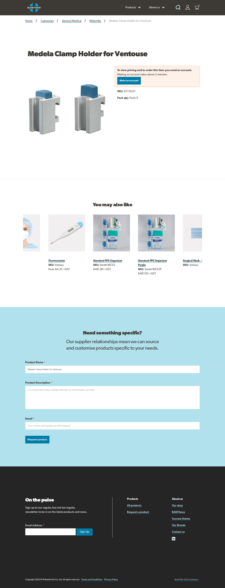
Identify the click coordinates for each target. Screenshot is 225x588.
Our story (177, 505)
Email (29, 419)
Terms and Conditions (91, 580)
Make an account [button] (129, 80)
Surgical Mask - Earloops (176, 261)
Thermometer (35, 261)
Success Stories (181, 519)
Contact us (178, 532)
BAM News (178, 512)
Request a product (138, 512)
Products (130, 7)
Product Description (38, 383)
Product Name (35, 362)
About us (154, 7)
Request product (37, 439)
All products (134, 505)
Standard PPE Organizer (86, 261)
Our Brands (178, 525)
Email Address (35, 526)
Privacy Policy (111, 580)
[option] (67, 108)
